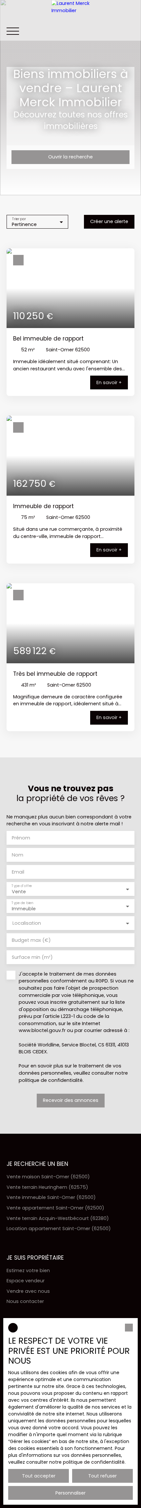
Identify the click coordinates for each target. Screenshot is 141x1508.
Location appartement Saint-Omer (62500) (59, 1228)
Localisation (26, 923)
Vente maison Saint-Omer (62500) (48, 1176)
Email (18, 872)
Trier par (19, 219)
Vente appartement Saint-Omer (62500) (55, 1208)
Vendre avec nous (28, 1291)
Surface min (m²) (32, 957)
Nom (17, 855)
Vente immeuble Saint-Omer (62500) (51, 1197)
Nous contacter (25, 1301)
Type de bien (22, 903)
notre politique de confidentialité (87, 1462)
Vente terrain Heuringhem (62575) (47, 1187)
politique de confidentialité (51, 1080)
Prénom (21, 838)
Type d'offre (21, 886)
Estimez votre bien (28, 1270)
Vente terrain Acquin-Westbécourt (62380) (58, 1218)
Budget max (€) (31, 940)
